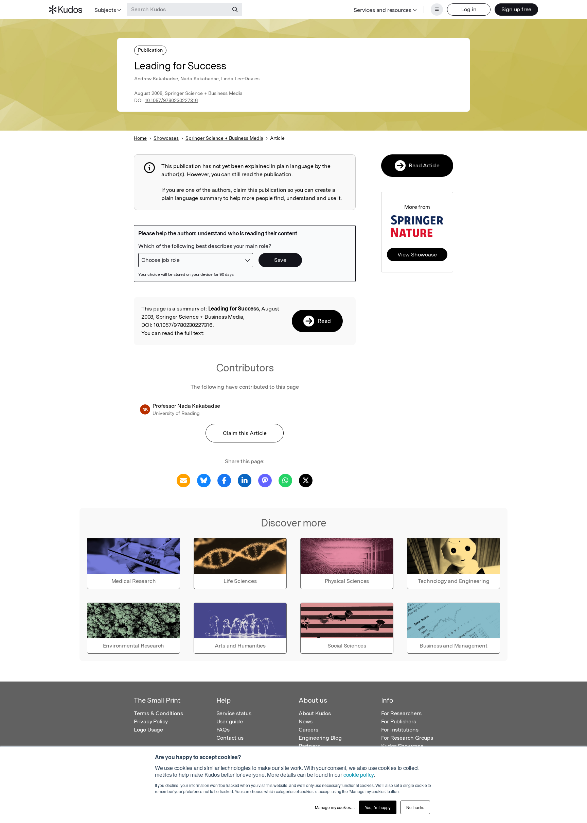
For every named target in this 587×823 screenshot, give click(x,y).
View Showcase (417, 254)
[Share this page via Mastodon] (264, 480)
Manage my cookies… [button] (335, 807)
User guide (229, 721)
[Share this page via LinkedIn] (244, 480)
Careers (308, 729)
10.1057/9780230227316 (171, 100)
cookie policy (358, 774)
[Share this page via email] (183, 480)
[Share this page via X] (305, 480)
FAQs (223, 729)
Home (140, 138)
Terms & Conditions (158, 713)
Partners (309, 746)
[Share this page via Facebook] (224, 480)
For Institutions (400, 729)
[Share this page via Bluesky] (203, 480)
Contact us (230, 738)
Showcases (166, 138)
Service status (233, 713)
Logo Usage (148, 729)
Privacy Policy (151, 721)
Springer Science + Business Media (224, 138)
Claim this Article (245, 433)
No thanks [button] (415, 807)
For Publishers (398, 721)
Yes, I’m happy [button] (378, 807)
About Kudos (315, 713)
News (306, 721)
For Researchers (401, 713)
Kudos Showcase (402, 746)
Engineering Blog (320, 738)
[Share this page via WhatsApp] (285, 480)
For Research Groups (407, 738)
